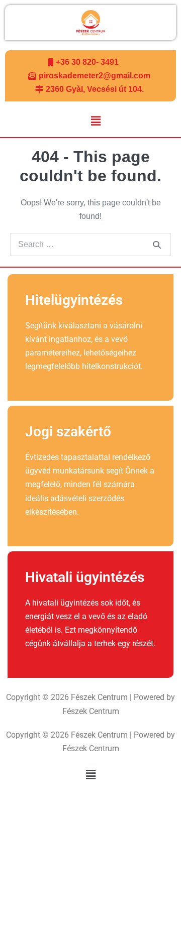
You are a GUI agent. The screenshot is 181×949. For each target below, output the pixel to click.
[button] (95, 121)
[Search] (157, 244)
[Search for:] (90, 244)
